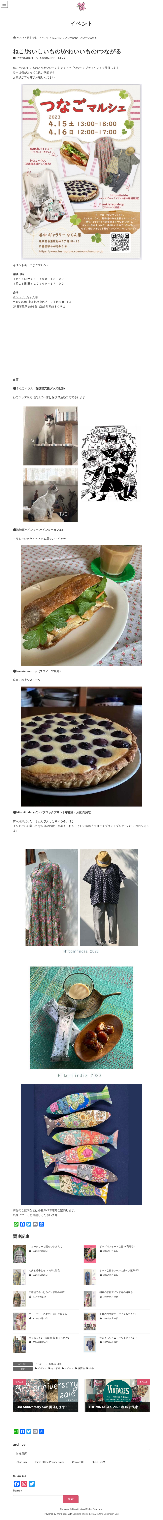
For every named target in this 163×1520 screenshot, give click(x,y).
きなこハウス (24, 388)
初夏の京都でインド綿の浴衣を (116, 1292)
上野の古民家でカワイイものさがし (118, 1314)
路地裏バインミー (27, 529)
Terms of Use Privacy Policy (49, 1462)
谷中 (91, 1368)
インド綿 (55, 1368)
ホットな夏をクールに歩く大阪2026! (119, 1270)
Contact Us (78, 1462)
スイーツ (69, 1368)
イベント (39, 1364)
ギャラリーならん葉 (25, 297)
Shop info (21, 1462)
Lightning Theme (80, 1514)
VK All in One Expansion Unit (104, 1514)
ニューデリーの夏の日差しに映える (48, 1314)
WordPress (62, 1514)
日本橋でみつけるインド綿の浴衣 (47, 1292)
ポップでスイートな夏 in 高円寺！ (117, 1246)
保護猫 (81, 1368)
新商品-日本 (55, 1364)
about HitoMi (99, 1462)
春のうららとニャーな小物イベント (118, 1337)
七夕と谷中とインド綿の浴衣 (44, 1270)
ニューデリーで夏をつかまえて (45, 1246)
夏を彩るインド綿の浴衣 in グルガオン (49, 1337)
